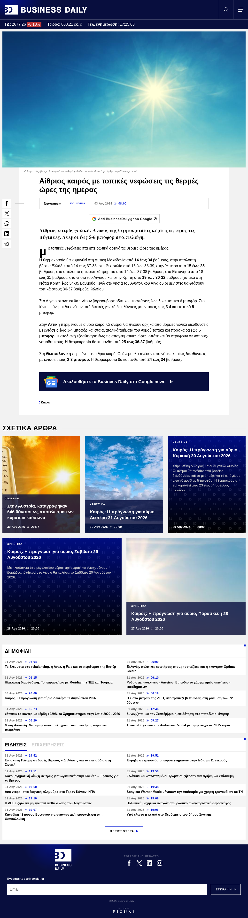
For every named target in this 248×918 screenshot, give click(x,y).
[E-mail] (6, 244)
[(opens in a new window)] (6, 203)
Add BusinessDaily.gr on (125, 219)
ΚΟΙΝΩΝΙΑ (77, 203)
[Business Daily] (46, 10)
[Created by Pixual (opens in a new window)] (124, 910)
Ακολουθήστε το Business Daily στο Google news (114, 381)
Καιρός (45, 402)
